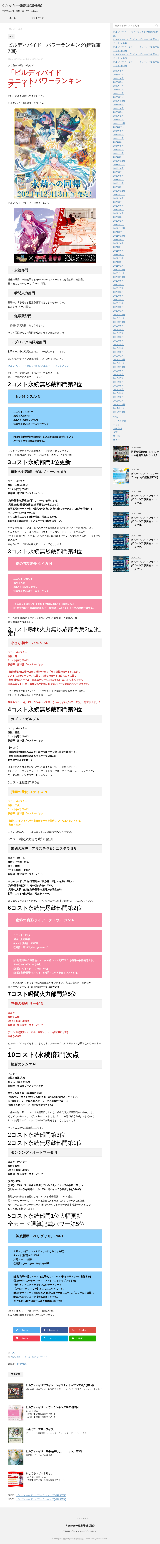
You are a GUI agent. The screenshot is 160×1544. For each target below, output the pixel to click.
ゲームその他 (119, 421)
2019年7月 (118, 333)
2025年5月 (118, 112)
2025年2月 (118, 116)
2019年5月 (118, 341)
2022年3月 (118, 217)
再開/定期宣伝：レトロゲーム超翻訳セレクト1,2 (145, 453)
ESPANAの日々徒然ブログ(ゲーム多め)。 (80, 1531)
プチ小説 (117, 428)
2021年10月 (119, 236)
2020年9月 (118, 281)
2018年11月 (119, 363)
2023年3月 (118, 183)
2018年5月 (118, 385)
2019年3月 (118, 348)
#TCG (13, 1357)
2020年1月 (118, 311)
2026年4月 (118, 86)
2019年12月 (119, 314)
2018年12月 (119, 359)
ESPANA (22, 1364)
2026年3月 (118, 89)
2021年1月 (118, 266)
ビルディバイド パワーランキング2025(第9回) (52, 1407)
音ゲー (116, 440)
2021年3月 (118, 258)
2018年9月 (118, 370)
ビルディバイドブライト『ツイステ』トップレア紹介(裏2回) (60, 1385)
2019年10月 (119, 322)
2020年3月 (118, 303)
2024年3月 (118, 153)
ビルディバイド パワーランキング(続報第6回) (41, 1495)
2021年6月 (118, 251)
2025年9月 (118, 104)
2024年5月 (118, 146)
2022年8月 (118, 198)
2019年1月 (118, 355)
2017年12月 (119, 404)
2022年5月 (118, 209)
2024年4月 (118, 149)
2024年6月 (118, 142)
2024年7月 (118, 138)
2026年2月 (118, 93)
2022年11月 (119, 194)
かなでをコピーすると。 (39, 1473)
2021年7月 (118, 247)
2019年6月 (118, 337)
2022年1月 (118, 224)
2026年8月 (118, 71)
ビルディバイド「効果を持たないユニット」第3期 (54, 1451)
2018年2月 (118, 397)
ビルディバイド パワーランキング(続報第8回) (41, 1499)
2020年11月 (119, 273)
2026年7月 (118, 74)
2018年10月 (119, 367)
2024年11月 (119, 127)
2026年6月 (118, 78)
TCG (13, 1353)
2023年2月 (118, 187)
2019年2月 (118, 352)
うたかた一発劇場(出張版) (22, 5)
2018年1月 (118, 400)
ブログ (116, 425)
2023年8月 (118, 168)
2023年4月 (118, 179)
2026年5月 (118, 82)
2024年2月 (118, 157)
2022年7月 (118, 202)
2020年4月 (118, 299)
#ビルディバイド (39, 1357)
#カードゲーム (23, 1357)
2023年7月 (118, 172)
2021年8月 (118, 243)
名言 (115, 432)
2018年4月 (118, 389)
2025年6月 (118, 108)
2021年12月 (119, 228)
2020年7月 (118, 288)
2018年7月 (118, 378)
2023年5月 (118, 176)
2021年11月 (119, 232)
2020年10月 (119, 277)
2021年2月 (118, 262)
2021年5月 (118, 254)
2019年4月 (118, 344)
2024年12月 (119, 123)
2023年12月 (119, 161)
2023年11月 (119, 164)
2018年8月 (118, 374)
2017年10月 (119, 412)
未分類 (116, 436)
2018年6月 (118, 382)
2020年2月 (118, 307)
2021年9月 (118, 239)
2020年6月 (118, 292)
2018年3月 (118, 393)
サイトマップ (38, 18)
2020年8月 (118, 284)
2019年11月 (119, 318)
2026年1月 (118, 97)
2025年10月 (119, 101)
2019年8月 (118, 329)
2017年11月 (119, 408)
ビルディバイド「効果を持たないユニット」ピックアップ (38, 365)
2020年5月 (118, 296)
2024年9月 (118, 131)
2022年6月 (118, 206)
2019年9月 (118, 326)
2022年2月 (118, 221)
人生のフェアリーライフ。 (41, 1429)
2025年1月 (118, 119)
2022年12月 (119, 191)
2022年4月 (118, 213)
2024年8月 (118, 134)
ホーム (13, 18)
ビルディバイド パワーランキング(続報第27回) (145, 475)
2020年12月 (119, 269)
